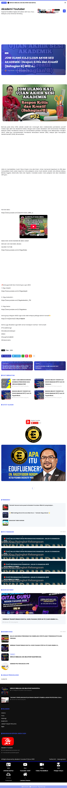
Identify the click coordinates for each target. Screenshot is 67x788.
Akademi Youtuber (13, 9)
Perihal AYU (52, 759)
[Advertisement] (33, 28)
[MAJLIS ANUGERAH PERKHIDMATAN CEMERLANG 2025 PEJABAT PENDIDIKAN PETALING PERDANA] (5, 642)
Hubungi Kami (61, 759)
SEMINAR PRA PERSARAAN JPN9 (19, 664)
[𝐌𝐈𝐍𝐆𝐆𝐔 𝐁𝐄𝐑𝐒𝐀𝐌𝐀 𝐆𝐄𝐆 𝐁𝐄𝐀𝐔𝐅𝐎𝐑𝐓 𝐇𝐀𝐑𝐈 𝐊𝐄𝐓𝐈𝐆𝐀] (5, 694)
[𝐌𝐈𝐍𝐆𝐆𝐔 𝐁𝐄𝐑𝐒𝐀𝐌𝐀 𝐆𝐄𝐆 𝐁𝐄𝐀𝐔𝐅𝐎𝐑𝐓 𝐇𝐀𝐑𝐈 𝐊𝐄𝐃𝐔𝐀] (8, 3)
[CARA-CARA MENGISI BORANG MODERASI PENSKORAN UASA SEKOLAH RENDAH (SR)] (6, 388)
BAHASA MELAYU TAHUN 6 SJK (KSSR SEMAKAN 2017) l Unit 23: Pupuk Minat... (21, 393)
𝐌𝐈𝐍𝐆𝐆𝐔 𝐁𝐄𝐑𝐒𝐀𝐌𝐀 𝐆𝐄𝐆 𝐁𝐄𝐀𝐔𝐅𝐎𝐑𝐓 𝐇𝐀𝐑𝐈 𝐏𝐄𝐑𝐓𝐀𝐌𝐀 (21, 622)
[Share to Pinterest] (26, 356)
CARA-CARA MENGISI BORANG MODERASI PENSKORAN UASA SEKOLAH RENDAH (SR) (21, 382)
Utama (3, 713)
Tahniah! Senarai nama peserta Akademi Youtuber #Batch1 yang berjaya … (31, 505)
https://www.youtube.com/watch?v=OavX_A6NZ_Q (17, 213)
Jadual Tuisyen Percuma (8, 724)
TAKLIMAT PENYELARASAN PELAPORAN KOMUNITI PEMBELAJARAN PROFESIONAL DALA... (36, 697)
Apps (2, 726)
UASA (11, 350)
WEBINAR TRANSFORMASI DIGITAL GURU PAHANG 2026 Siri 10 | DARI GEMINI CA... (34, 645)
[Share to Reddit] (30, 356)
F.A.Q (2, 716)
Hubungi (3, 718)
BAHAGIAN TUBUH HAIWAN (16, 520)
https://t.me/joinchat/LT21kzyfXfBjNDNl (13, 319)
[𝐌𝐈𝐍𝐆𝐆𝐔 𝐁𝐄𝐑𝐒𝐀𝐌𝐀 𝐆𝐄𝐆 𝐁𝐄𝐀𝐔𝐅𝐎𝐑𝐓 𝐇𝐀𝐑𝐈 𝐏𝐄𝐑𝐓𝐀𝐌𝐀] (33, 603)
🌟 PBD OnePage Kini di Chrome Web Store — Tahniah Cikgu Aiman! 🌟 (29, 513)
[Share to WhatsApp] (23, 356)
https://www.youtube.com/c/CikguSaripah (14, 291)
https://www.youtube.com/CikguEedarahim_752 (16, 300)
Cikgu (6, 53)
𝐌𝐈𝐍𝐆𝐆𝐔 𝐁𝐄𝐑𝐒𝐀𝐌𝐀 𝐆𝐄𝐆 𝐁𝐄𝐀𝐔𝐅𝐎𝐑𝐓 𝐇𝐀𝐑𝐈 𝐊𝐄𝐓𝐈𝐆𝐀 (25, 688)
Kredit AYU (4, 721)
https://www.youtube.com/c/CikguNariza (14, 309)
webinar (4, 2)
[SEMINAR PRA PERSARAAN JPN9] (5, 669)
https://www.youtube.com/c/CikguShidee (14, 250)
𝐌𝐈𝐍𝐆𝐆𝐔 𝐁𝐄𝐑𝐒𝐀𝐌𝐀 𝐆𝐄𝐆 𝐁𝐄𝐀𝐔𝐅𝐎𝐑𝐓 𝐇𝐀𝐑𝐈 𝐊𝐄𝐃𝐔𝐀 (23, 2)
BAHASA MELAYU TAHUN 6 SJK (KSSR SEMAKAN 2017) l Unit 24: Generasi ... (55, 382)
